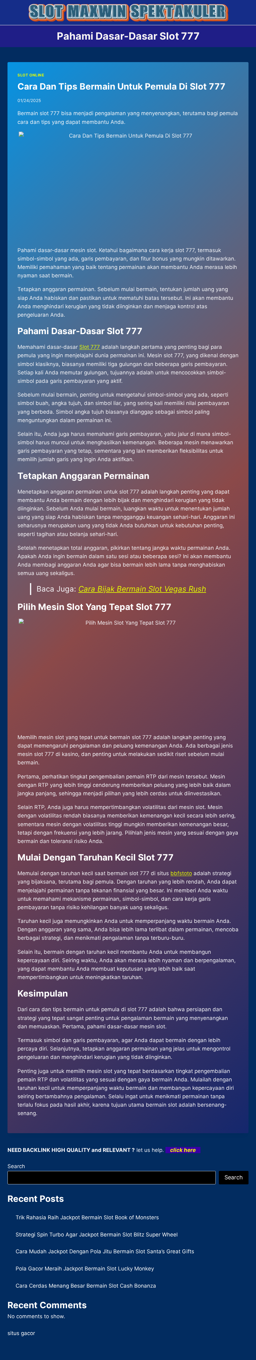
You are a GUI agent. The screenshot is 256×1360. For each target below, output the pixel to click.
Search (16, 1166)
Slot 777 (89, 347)
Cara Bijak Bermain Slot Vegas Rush (142, 588)
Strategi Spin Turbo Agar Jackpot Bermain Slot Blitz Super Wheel (97, 1234)
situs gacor (21, 1333)
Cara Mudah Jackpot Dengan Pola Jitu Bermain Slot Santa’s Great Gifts (105, 1251)
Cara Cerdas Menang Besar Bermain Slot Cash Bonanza (86, 1286)
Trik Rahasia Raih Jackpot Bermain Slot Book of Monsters (87, 1217)
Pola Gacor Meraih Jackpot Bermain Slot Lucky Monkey (85, 1268)
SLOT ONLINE (30, 75)
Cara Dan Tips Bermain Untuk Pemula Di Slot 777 (121, 86)
